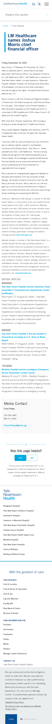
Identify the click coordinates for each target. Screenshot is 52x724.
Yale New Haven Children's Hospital (18, 510)
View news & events (11, 608)
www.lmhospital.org (24, 235)
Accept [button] (11, 719)
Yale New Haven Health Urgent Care (18, 535)
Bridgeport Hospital (11, 506)
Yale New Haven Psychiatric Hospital (19, 525)
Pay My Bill (8, 603)
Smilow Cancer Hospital (13, 530)
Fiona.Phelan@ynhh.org (15, 425)
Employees (7, 634)
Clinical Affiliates (10, 549)
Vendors (6, 648)
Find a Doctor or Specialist (15, 589)
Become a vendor (10, 613)
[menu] (47, 4)
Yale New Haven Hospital (14, 544)
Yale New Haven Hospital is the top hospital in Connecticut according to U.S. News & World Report (24, 337)
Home (5, 26)
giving (6, 639)
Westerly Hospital (10, 539)
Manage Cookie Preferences (15, 653)
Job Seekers (8, 629)
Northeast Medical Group (14, 554)
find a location (10, 584)
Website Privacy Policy (14, 702)
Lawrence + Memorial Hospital (16, 520)
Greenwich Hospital (11, 515)
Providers (7, 624)
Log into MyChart (10, 598)
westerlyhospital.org (23, 273)
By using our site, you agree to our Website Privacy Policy (23, 707)
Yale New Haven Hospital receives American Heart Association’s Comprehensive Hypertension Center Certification (26, 290)
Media (6, 644)
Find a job (7, 594)
